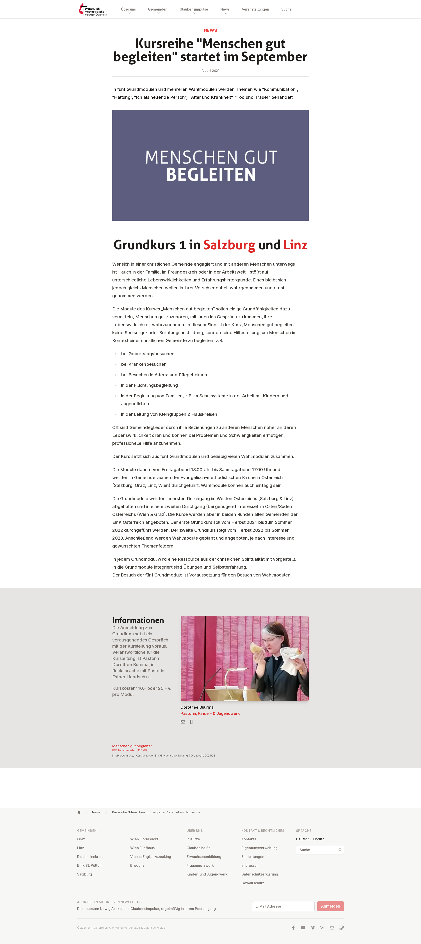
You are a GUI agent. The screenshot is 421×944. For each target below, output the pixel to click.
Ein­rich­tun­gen (252, 856)
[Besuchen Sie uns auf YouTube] (303, 928)
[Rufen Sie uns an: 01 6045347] (341, 928)
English (319, 839)
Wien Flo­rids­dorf (144, 839)
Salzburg (84, 874)
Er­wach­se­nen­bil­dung (204, 856)
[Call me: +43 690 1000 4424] (191, 722)
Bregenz (137, 865)
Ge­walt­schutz (252, 883)
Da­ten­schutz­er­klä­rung (259, 874)
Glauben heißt (198, 848)
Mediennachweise (153, 927)
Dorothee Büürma (197, 707)
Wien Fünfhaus (142, 848)
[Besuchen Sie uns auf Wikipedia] (322, 928)
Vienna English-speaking (150, 856)
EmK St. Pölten (89, 865)
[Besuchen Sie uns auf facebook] (293, 928)
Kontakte (249, 839)
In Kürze (193, 839)
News (96, 812)
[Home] (79, 812)
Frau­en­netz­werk (200, 865)
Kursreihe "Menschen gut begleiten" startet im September (157, 812)
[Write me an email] (183, 722)
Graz (81, 839)
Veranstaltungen (255, 9)
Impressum (250, 865)
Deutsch (303, 839)
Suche (286, 9)
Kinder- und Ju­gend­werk (207, 874)
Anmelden (330, 906)
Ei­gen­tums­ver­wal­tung (259, 848)
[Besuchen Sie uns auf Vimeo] (312, 928)
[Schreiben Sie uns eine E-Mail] (332, 928)
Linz (80, 848)
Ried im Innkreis (90, 856)
